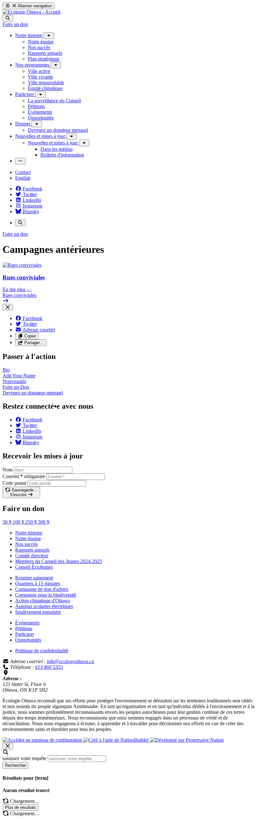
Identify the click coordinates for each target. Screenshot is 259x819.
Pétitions (23, 628)
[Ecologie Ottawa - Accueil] (31, 12)
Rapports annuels (32, 550)
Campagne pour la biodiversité (45, 595)
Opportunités (28, 640)
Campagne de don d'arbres (41, 589)
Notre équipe (28, 538)
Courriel (24, 476)
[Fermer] (8, 307)
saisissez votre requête (24, 758)
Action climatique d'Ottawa (42, 600)
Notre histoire (28, 532)
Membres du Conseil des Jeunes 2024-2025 (58, 561)
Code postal (14, 483)
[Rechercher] (8, 18)
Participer (24, 634)
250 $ (31, 522)
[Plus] (49, 35)
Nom (8, 469)
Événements (27, 622)
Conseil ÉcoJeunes (34, 567)
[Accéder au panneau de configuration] (43, 740)
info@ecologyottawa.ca (70, 661)
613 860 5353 (49, 667)
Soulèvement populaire (38, 612)
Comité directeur (31, 555)
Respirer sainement (34, 577)
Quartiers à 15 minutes (37, 583)
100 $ (19, 522)
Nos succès (26, 544)
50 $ (8, 522)
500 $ (43, 522)
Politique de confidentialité (41, 650)
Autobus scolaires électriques (44, 606)
